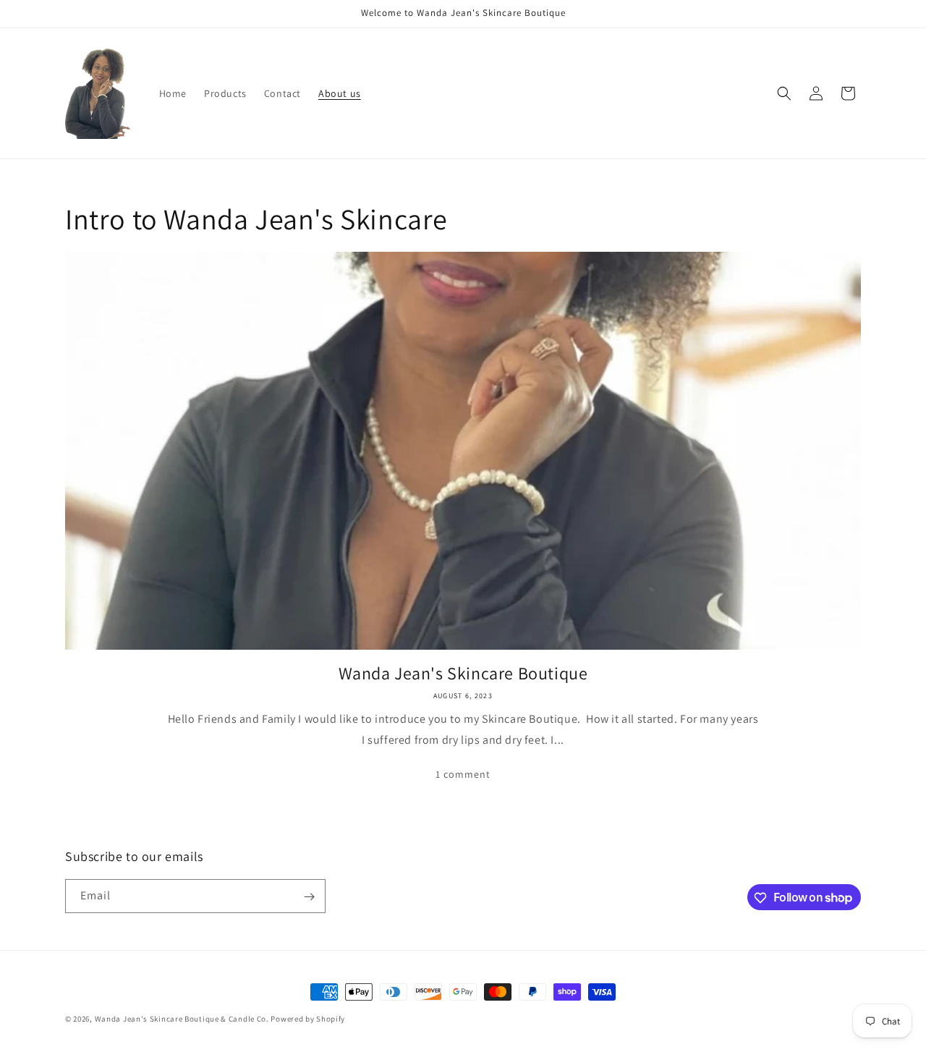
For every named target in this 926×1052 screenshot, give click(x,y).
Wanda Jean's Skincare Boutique (463, 673)
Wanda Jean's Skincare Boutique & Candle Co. (182, 1019)
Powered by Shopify (308, 1019)
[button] (784, 93)
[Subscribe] (309, 897)
